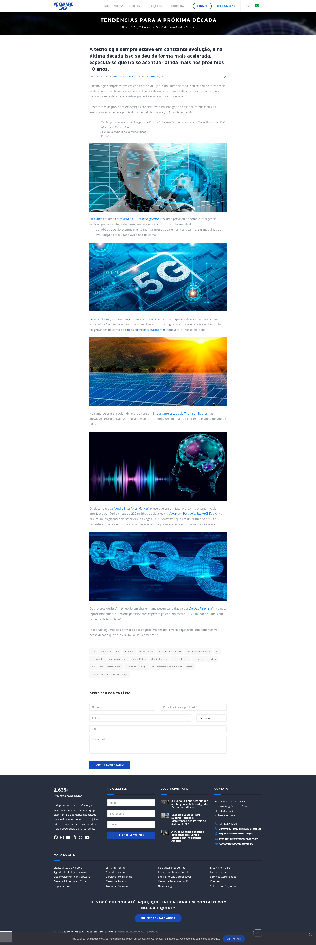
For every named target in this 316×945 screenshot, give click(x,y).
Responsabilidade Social (173, 872)
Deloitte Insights (199, 609)
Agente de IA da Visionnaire (71, 872)
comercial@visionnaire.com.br (238, 839)
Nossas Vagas (166, 886)
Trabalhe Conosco (117, 886)
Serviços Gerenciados (223, 876)
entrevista (122, 219)
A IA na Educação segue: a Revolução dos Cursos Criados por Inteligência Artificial (187, 836)
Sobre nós (111, 6)
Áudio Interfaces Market (131, 508)
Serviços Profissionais (119, 876)
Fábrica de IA (218, 872)
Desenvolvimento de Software (72, 876)
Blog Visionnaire (142, 27)
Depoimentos (62, 886)
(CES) (190, 514)
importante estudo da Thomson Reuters (181, 413)
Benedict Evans (99, 319)
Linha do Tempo (115, 867)
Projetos (155, 6)
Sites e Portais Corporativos (174, 876)
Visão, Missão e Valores (68, 867)
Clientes (215, 881)
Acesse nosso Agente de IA (236, 844)
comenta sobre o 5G (143, 319)
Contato (202, 6)
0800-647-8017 (226, 6)
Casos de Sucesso (116, 881)
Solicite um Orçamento (224, 886)
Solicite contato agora (158, 918)
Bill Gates (95, 219)
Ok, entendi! (234, 938)
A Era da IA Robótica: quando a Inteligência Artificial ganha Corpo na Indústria (189, 804)
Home (125, 27)
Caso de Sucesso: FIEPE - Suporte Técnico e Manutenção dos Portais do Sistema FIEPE (188, 819)
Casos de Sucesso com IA (173, 881)
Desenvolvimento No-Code (70, 881)
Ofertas (134, 6)
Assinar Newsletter (131, 835)
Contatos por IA (115, 872)
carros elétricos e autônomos (145, 330)
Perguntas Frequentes (171, 867)
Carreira (177, 6)
